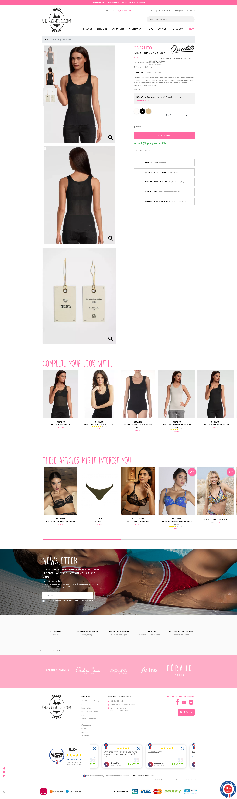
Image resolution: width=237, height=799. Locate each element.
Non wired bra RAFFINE (22, 521)
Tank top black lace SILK (60, 424)
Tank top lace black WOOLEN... (99, 424)
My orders (85, 736)
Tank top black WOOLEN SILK (215, 424)
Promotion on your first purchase (20, 775)
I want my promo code (20, 790)
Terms (66, 651)
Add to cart (164, 135)
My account (86, 725)
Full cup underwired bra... (138, 521)
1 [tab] (82, 539)
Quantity (137, 127)
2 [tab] (160, 539)
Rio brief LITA (99, 521)
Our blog (186, 712)
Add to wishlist (144, 150)
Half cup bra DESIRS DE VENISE (60, 521)
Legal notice (86, 708)
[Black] (142, 113)
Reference (138, 67)
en (150, 10)
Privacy (61, 651)
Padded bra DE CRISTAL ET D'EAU (177, 521)
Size (165, 110)
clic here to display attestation (142, 776)
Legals (194, 780)
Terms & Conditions (88, 719)
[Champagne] (136, 113)
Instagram (191, 702)
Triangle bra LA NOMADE (215, 520)
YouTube (184, 702)
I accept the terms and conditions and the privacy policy (70, 601)
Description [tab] (138, 72)
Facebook (177, 702)
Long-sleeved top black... (22, 424)
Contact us (85, 728)
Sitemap (84, 732)
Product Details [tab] (154, 72)
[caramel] (148, 113)
